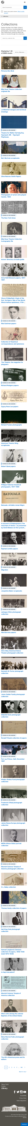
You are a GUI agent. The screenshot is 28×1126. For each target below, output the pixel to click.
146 (21, 1067)
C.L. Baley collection (8, 887)
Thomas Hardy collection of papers (14, 908)
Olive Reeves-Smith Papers (11, 176)
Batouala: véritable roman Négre (12, 505)
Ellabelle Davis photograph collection (10, 716)
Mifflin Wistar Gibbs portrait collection (11, 844)
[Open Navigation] (25, 2)
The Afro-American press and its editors (13, 1058)
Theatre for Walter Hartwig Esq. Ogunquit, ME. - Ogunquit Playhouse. (12, 135)
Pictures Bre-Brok (7, 71)
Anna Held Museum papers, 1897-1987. (13, 279)
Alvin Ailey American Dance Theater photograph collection (12, 652)
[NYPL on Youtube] (24, 1092)
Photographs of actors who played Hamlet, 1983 (13, 196)
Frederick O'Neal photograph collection (11, 804)
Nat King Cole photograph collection (10, 930)
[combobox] (12, 7)
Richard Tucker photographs (11, 425)
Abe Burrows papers (8, 632)
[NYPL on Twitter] (18, 1092)
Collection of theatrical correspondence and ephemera (12, 343)
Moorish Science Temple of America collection (11, 994)
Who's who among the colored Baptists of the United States (12, 1015)
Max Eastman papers (8, 323)
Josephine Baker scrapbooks (11, 591)
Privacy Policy (22, 1098)
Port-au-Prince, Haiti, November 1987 (13, 760)
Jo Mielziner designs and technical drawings (13, 111)
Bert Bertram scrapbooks (10, 158)
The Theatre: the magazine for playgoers (12, 363)
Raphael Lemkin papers (9, 549)
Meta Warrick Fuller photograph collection (12, 1038)
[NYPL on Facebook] (14, 1092)
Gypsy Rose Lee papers (9, 406)
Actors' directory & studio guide (12, 259)
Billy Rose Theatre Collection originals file (11, 90)
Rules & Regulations (21, 1100)
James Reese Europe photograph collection (13, 824)
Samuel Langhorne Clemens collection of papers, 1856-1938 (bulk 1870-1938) (12, 952)
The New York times (8, 218)
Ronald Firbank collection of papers (14, 738)
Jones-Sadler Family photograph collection (13, 695)
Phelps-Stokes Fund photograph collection (13, 780)
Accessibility (23, 1095)
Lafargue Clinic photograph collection (11, 613)
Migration (4, 570)
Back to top (22, 1071)
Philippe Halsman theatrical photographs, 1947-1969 (11, 486)
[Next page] (24, 1067)
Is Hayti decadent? (8, 972)
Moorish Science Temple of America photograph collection (12, 868)
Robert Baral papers (8, 466)
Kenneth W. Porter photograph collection (12, 672)
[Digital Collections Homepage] (2, 2)
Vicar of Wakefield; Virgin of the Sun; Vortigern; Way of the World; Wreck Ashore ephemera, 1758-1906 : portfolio (13, 301)
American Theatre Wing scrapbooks (9, 444)
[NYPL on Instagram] (21, 1092)
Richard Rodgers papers (10, 385)
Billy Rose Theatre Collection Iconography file (11, 240)
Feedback (24, 1124)
